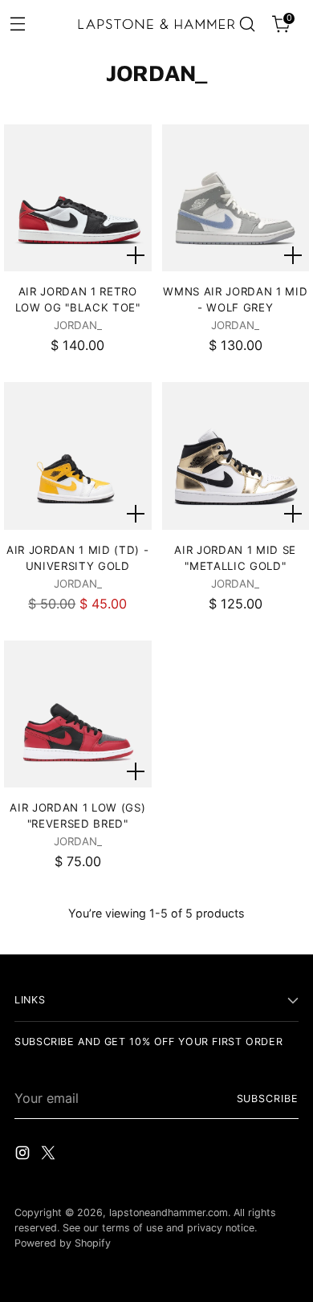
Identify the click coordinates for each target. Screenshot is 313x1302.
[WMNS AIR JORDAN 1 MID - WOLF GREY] (235, 197)
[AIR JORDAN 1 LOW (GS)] (77, 714)
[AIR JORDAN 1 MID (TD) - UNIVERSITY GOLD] (77, 455)
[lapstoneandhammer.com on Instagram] (24, 1155)
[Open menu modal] (17, 22)
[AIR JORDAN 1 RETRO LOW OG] (77, 197)
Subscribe (268, 1098)
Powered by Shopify (62, 1243)
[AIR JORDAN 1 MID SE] (235, 455)
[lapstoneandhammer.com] (157, 23)
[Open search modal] (246, 24)
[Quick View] (136, 255)
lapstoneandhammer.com (168, 1212)
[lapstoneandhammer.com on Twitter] (49, 1155)
